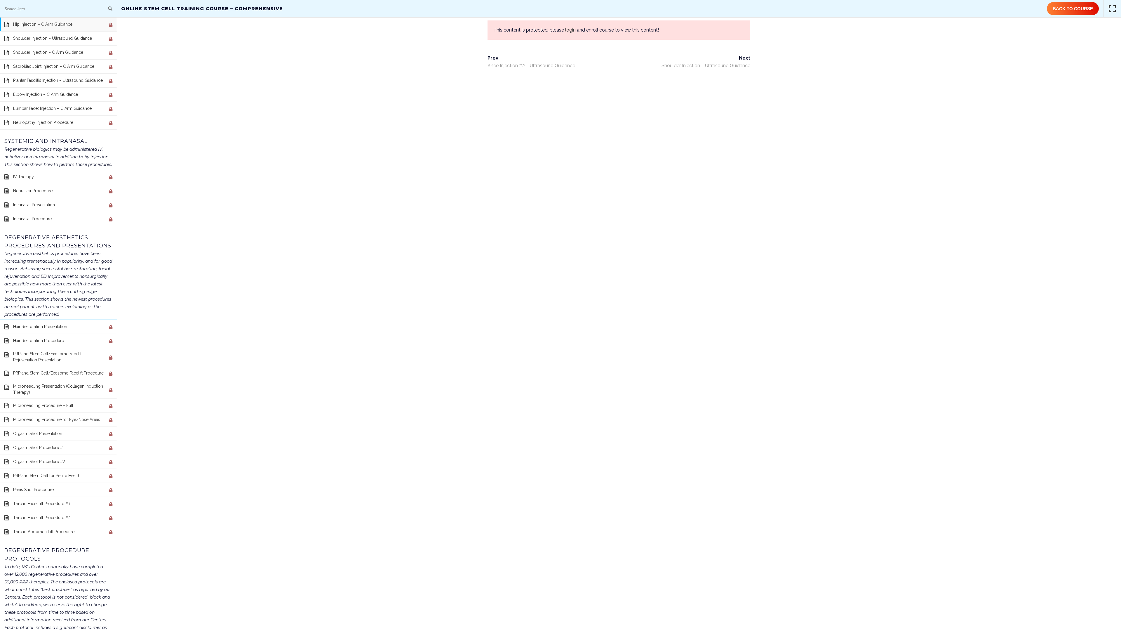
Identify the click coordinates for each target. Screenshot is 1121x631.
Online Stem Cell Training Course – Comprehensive (202, 8)
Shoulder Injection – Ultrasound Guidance (706, 65)
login (570, 30)
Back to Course (1073, 8)
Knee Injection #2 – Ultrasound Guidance (531, 65)
